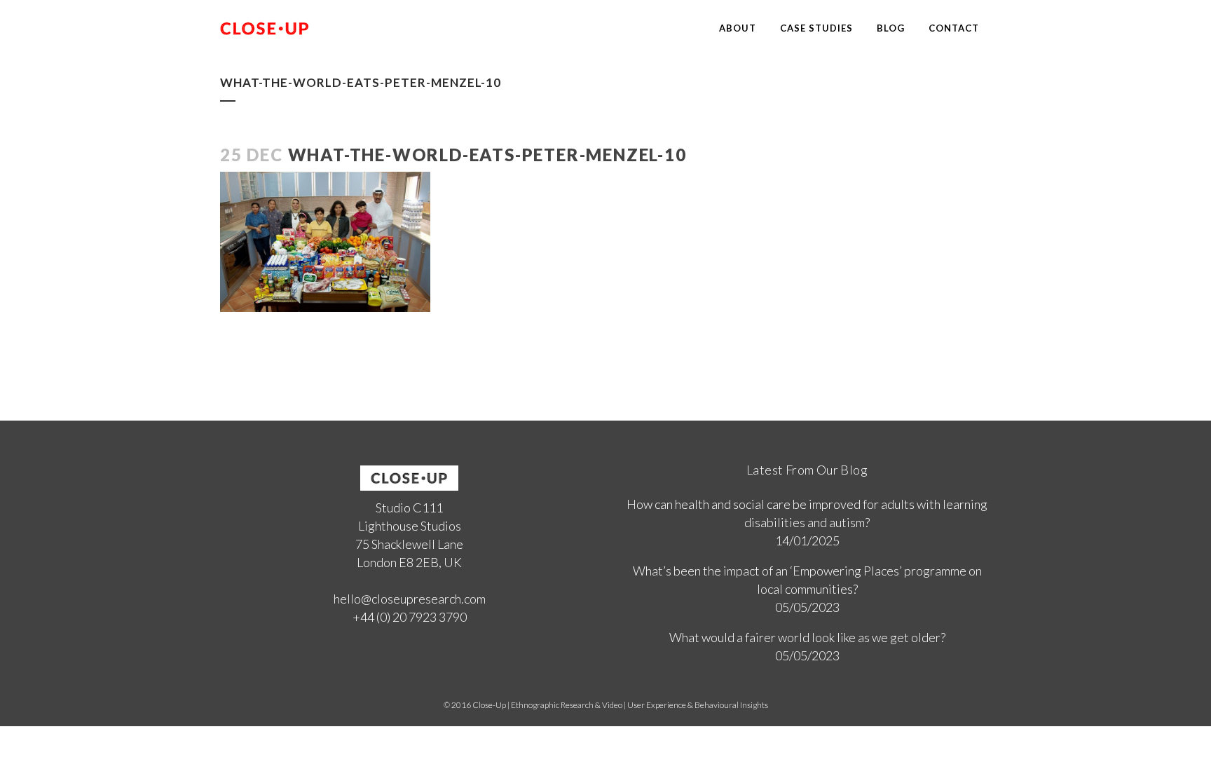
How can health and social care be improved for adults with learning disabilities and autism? (807, 513)
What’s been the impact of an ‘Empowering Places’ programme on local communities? (807, 580)
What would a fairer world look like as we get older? (807, 637)
